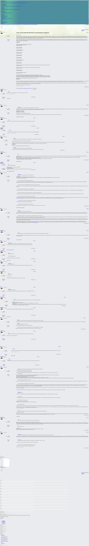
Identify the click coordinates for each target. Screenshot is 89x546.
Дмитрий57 (14, 147)
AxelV (12, 171)
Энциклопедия (12, 2)
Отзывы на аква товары (7, 2)
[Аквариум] (6, 18)
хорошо (84, 321)
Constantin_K (27, 88)
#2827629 (65, 306)
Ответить (87, 32)
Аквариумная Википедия (4, 537)
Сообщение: (1, 466)
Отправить (4, 467)
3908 (6, 354)
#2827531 (34, 97)
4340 (9, 39)
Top (0, 545)
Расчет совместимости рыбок (17, 2)
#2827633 (84, 329)
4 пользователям (35, 88)
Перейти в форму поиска (3, 516)
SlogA (19, 239)
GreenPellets (24, 88)
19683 (4, 97)
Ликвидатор (21, 88)
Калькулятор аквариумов (24, 2)
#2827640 (87, 415)
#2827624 (34, 280)
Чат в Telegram (8, 9)
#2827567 (34, 170)
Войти (2, 23)
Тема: (1, 458)
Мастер (29, 113)
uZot (19, 88)
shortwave (14, 138)
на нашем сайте (36, 222)
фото (38, 235)
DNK (8, 91)
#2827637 (38, 365)
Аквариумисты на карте (13, 9)
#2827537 (34, 126)
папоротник (23, 207)
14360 (9, 238)
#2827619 (34, 259)
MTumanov (20, 161)
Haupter (30, 88)
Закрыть (1, 467)
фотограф (66, 221)
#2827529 (87, 87)
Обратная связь (4, 17)
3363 (4, 168)
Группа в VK (17, 9)
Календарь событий (4, 9)
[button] (1, 31)
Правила (2, 542)
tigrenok (10, 171)
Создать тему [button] (83, 29)
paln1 (18, 410)
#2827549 (87, 160)
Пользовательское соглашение (4, 541)
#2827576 (87, 206)
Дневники (3, 2)
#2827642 (87, 448)
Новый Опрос (83, 30)
